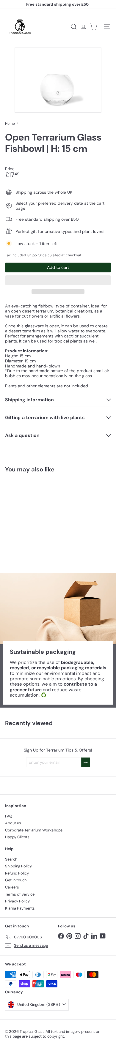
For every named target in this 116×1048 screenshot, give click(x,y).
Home (10, 123)
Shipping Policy (18, 866)
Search (11, 859)
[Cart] (93, 26)
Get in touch (15, 880)
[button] (58, 280)
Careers (12, 887)
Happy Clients (17, 836)
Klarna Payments (20, 908)
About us (13, 823)
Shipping (34, 255)
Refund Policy (17, 873)
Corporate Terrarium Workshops (34, 830)
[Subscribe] (85, 762)
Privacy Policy (17, 901)
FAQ (8, 816)
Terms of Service (20, 894)
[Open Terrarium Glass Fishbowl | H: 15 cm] (42, 519)
